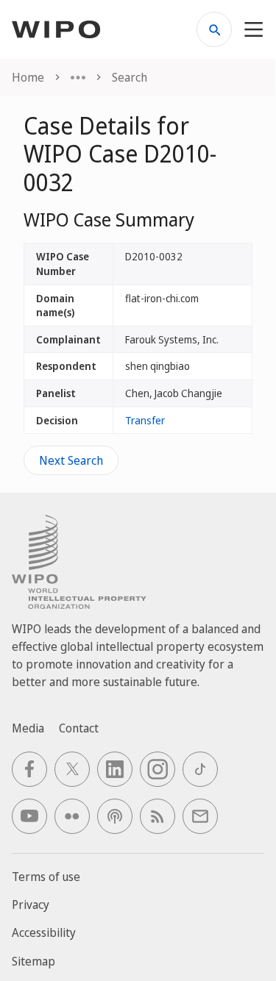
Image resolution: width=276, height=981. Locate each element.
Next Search (71, 460)
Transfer (145, 420)
